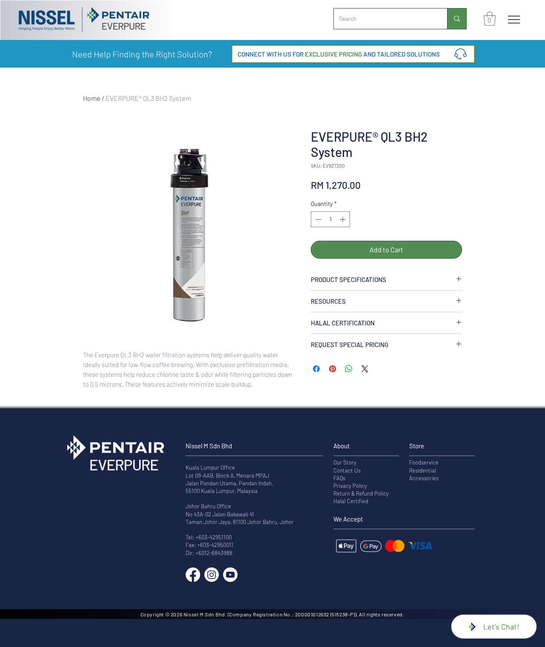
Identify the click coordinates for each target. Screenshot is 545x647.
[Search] (456, 19)
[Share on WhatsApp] (349, 369)
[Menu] (514, 19)
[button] (490, 18)
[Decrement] (317, 219)
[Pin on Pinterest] (332, 369)
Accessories (424, 478)
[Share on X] (365, 369)
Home (91, 98)
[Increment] (343, 219)
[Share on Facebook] (316, 369)
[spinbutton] (330, 219)
